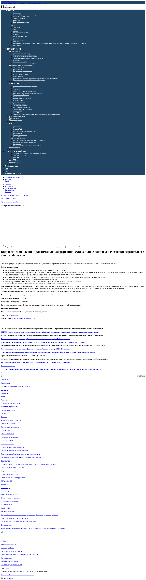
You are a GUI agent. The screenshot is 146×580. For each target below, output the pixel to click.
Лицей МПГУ (5, 508)
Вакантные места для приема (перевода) (14, 518)
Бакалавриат (5, 484)
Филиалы (4, 417)
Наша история (5, 383)
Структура (4, 390)
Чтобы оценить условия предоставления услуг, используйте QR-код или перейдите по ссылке (33, 528)
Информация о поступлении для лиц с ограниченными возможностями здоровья (28, 464)
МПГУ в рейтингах (7, 434)
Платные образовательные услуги (12, 467)
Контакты (8, 192)
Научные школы (6, 558)
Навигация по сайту (9, 7)
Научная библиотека (8, 423)
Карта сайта (5, 575)
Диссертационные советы (9, 561)
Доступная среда (6, 525)
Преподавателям (10, 188)
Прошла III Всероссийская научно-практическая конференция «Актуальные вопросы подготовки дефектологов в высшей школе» (48, 352)
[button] (73, 329)
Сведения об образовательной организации (15, 386)
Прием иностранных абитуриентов (13, 478)
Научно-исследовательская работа (12, 551)
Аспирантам (9, 186)
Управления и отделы (8, 410)
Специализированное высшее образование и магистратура (21, 457)
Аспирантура (5, 461)
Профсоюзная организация (10, 427)
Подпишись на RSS (9, 1)
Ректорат (4, 400)
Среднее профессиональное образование (14, 450)
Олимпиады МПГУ (7, 548)
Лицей (7, 181)
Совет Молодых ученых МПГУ (11, 565)
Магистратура (5, 488)
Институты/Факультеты (13, 177)
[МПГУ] (4, 5)
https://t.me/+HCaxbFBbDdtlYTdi (24, 318)
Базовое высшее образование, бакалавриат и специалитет (20, 454)
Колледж (8, 179)
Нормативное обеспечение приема (12, 447)
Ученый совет (5, 393)
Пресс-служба (5, 430)
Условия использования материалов (21, 575)
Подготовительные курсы (9, 471)
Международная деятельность (11, 420)
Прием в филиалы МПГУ (9, 474)
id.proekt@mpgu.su (12, 315)
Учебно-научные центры (9, 494)
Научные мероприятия (8, 544)
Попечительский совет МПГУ (11, 403)
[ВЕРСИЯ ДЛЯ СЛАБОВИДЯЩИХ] (11, 166)
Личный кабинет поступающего (14, 3)
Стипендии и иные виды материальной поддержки (18, 521)
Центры (3, 413)
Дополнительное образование (11, 498)
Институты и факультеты (9, 407)
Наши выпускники (7, 511)
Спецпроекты (9, 190)
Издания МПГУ (6, 568)
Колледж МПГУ (6, 505)
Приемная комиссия (7, 444)
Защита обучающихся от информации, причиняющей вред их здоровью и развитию (29, 515)
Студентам (8, 184)
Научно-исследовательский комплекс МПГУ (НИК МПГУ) (21, 554)
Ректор (3, 396)
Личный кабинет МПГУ (37, 3)
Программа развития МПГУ (10, 437)
